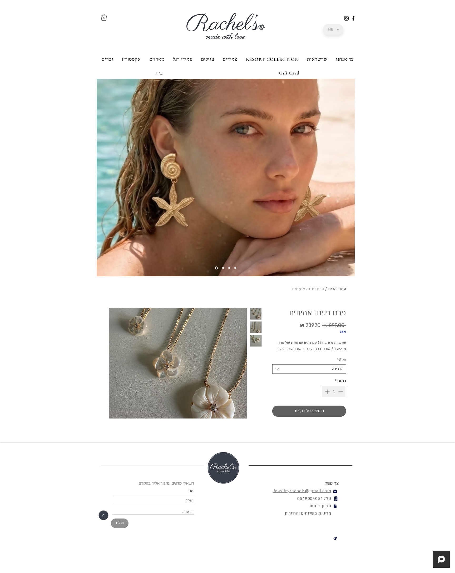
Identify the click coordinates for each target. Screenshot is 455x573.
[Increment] (327, 391)
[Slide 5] (235, 268)
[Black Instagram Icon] (346, 18)
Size (341, 359)
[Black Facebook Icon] (353, 18)
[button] (104, 17)
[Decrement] (341, 391)
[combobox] (309, 369)
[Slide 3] (223, 268)
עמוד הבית (337, 289)
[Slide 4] (229, 268)
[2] (216, 268)
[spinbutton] (334, 391)
